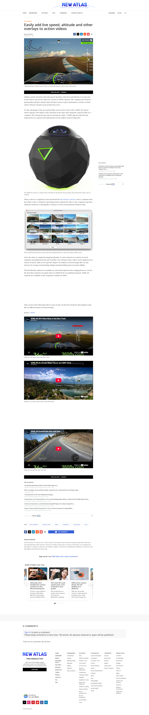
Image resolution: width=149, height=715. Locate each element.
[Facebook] (74, 34)
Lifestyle (93, 673)
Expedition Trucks (84, 680)
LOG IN (119, 13)
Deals (92, 691)
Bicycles (106, 660)
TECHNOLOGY (95, 653)
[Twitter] (78, 34)
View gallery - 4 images (58, 92)
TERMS (57, 672)
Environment (119, 666)
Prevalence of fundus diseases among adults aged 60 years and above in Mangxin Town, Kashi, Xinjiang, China (111, 167)
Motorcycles (107, 666)
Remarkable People (96, 683)
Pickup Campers (83, 689)
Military (69, 666)
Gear (80, 655)
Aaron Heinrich (29, 539)
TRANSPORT (63, 13)
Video (56, 524)
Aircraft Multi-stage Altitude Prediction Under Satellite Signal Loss (40, 485)
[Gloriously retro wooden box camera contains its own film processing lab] (36, 573)
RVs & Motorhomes (82, 692)
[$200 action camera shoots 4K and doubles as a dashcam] (77, 573)
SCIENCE (118, 655)
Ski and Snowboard (82, 696)
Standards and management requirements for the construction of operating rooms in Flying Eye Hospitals (111, 175)
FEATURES (58, 665)
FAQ (56, 682)
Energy (69, 658)
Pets (92, 678)
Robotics (69, 668)
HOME (24, 13)
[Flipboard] (88, 34)
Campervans (82, 672)
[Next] (90, 584)
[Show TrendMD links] (92, 515)
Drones (93, 663)
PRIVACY (57, 675)
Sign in (27, 632)
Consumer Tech (95, 660)
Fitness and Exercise (119, 681)
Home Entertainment (97, 671)
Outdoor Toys (83, 660)
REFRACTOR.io (120, 653)
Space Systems (71, 671)
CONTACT (58, 677)
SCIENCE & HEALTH (77, 13)
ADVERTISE (58, 670)
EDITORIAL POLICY (58, 661)
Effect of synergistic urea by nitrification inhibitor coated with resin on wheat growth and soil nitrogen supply (51, 490)
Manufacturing (71, 660)
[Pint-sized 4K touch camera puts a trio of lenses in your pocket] (57, 573)
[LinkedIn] (81, 34)
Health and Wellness (119, 692)
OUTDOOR (44, 13)
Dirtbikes (81, 677)
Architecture (70, 655)
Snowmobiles (82, 700)
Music (92, 676)
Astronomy (119, 660)
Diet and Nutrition (121, 678)
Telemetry (66, 524)
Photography (28, 21)
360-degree (77, 524)
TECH (53, 13)
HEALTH (118, 671)
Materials (69, 663)
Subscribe (34, 669)
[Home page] (74, 5)
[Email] (91, 34)
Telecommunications (97, 686)
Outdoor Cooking (84, 686)
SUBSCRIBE (111, 13)
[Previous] (26, 584)
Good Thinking (95, 666)
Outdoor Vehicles (84, 658)
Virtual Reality (94, 688)
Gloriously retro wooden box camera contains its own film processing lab (36, 586)
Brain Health (119, 676)
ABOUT (57, 658)
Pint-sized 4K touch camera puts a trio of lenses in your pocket (56, 586)
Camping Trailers (83, 675)
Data (86, 524)
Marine (106, 663)
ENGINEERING (33, 13)
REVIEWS (57, 667)
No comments (63, 532)
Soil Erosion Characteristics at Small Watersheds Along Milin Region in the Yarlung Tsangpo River (48, 504)
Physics (118, 668)
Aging (117, 673)
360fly (32, 313)
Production (46, 524)
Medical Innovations (119, 688)
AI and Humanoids (96, 655)
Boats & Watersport (82, 669)
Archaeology (119, 658)
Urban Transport (108, 668)
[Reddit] (85, 34)
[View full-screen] (91, 40)
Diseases (118, 685)
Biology (118, 663)
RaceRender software (68, 199)
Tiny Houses (82, 663)
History (93, 668)
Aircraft (106, 655)
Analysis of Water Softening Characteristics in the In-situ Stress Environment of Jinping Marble (48, 508)
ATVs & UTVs (82, 666)
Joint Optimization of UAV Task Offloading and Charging (38, 494)
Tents (80, 702)
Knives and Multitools (82, 683)
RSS (56, 680)
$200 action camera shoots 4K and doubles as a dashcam (77, 586)
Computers (94, 658)
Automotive (107, 658)
